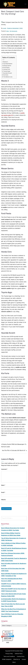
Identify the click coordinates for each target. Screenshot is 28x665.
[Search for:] (14, 518)
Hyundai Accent (7, 73)
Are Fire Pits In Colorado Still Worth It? (14, 450)
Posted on (14, 28)
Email (3, 492)
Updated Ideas (19, 650)
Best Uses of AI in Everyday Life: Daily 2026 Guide (13, 569)
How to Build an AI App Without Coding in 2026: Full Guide (13, 544)
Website (3, 499)
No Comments (13, 31)
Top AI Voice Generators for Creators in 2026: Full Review (13, 539)
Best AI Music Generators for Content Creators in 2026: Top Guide (13, 529)
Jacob (4, 28)
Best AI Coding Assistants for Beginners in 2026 (13, 564)
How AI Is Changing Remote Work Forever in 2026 (11, 580)
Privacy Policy (9, 653)
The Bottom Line (7, 76)
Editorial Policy (18, 653)
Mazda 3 (5, 61)
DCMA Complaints (6, 659)
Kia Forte (5, 75)
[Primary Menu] (25, 4)
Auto (7, 31)
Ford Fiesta (6, 67)
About (14, 662)
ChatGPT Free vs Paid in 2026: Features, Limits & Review (13, 585)
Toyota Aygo (6, 71)
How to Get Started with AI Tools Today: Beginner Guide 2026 (13, 595)
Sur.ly (10, 639)
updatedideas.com (7, 636)
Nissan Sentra (7, 65)
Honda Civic (6, 69)
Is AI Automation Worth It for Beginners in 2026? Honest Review (13, 600)
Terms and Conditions (9, 656)
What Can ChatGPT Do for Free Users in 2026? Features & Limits (13, 590)
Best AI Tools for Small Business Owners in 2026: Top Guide (14, 549)
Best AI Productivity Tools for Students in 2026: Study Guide (14, 559)
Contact (24, 659)
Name (3, 485)
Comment (4, 469)
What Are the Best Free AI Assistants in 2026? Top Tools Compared (13, 610)
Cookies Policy (20, 656)
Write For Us (16, 659)
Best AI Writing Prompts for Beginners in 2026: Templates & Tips (13, 575)
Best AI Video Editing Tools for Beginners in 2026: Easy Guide (10, 534)
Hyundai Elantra (7, 63)
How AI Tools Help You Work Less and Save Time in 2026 (13, 605)
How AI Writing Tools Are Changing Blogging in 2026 (12, 615)
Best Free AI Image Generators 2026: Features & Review (12, 554)
